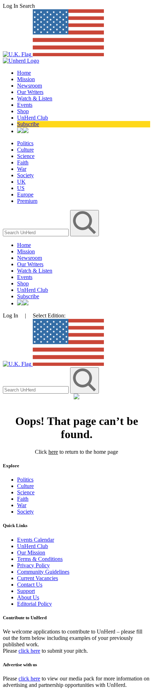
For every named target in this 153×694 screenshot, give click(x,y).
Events (24, 105)
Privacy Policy (33, 565)
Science (26, 156)
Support (26, 591)
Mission (26, 79)
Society (25, 175)
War (21, 169)
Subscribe (28, 124)
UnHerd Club (32, 118)
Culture (25, 150)
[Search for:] (36, 232)
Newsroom (29, 86)
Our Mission (31, 553)
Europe (25, 194)
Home (24, 73)
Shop (23, 111)
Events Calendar (35, 540)
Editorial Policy (34, 604)
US (21, 188)
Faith (22, 162)
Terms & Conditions (40, 559)
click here (29, 651)
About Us (28, 597)
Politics (25, 143)
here (53, 452)
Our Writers (30, 92)
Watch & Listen (34, 98)
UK (21, 182)
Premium (27, 201)
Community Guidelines (43, 572)
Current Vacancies (37, 578)
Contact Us (29, 585)
